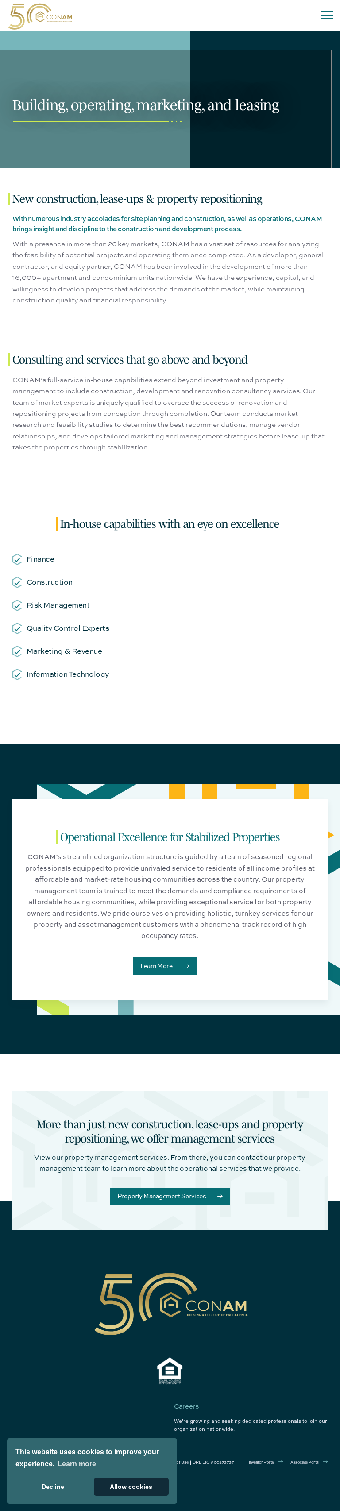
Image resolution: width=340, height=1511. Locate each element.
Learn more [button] (77, 1464)
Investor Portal (261, 1462)
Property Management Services (161, 1196)
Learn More (156, 965)
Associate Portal (304, 1462)
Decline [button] (53, 1486)
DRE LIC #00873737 (213, 1462)
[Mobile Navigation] (327, 15)
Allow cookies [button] (131, 1486)
